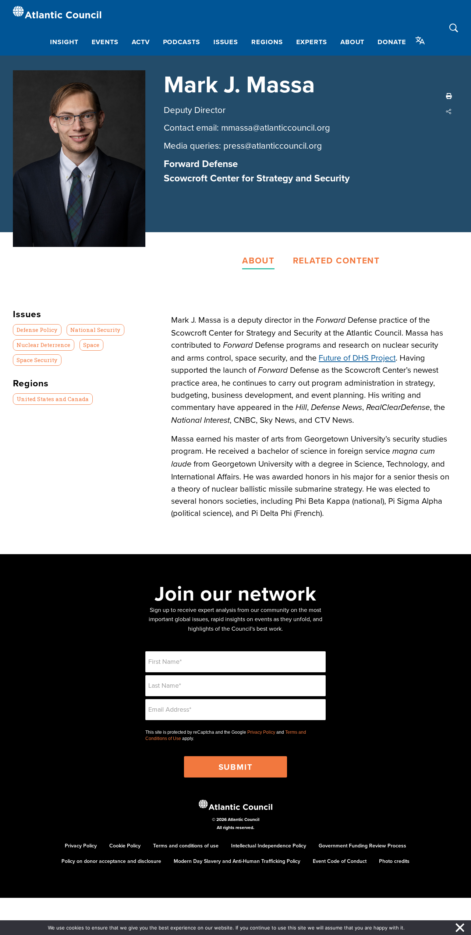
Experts (311, 42)
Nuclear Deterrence (43, 344)
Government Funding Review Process (362, 845)
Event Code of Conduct (339, 861)
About (352, 42)
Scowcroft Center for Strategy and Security (257, 178)
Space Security (37, 360)
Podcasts (181, 42)
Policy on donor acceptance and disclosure (111, 861)
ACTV (141, 42)
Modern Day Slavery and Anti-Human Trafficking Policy (237, 861)
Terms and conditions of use (186, 845)
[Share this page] (448, 111)
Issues (225, 42)
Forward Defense (201, 164)
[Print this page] (448, 96)
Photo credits (394, 861)
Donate (392, 42)
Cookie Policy (125, 845)
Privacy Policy (261, 732)
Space (91, 344)
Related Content (336, 260)
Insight (64, 42)
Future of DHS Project (357, 357)
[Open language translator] (420, 40)
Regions (267, 42)
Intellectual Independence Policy (268, 845)
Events (105, 42)
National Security (95, 329)
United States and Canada (53, 399)
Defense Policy (37, 329)
